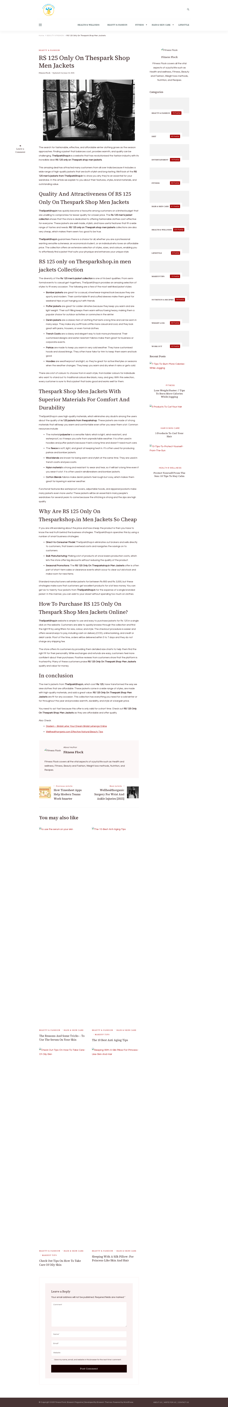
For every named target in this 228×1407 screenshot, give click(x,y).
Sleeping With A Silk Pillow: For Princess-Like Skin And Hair (113, 1258)
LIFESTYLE (183, 25)
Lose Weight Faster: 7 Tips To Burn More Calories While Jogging (169, 393)
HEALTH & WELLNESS (88, 25)
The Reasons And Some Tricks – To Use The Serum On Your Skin (62, 1038)
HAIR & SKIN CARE (161, 25)
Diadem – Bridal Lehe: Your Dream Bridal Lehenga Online (76, 726)
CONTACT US (183, 1402)
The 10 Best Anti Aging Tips (110, 1040)
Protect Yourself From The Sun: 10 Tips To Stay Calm (169, 474)
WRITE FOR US (170, 1402)
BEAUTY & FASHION (117, 25)
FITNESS (139, 25)
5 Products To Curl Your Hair (169, 435)
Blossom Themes (104, 1402)
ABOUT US (157, 1402)
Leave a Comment (20, 150)
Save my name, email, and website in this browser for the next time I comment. (87, 1360)
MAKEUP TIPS (102, 1034)
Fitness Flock (44, 73)
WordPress (128, 1402)
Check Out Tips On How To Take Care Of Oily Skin (60, 1263)
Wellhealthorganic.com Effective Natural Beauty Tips (74, 731)
